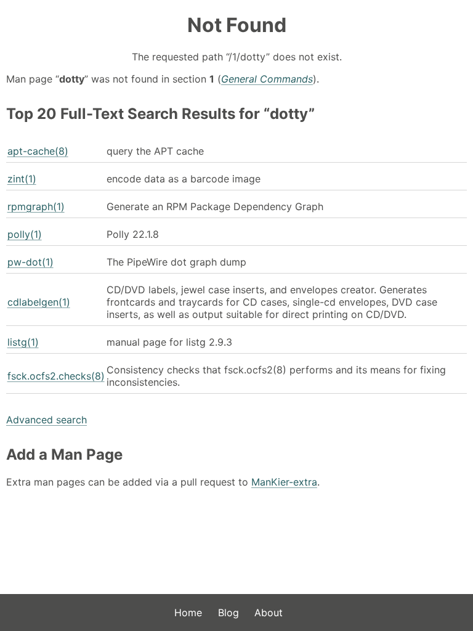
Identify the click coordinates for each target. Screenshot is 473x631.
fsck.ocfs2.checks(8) (56, 376)
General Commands (267, 79)
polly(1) (24, 234)
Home (188, 612)
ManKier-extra (284, 482)
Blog (228, 612)
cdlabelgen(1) (38, 302)
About (268, 612)
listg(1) (23, 342)
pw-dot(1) (30, 262)
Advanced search (46, 419)
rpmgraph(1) (36, 206)
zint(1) (21, 179)
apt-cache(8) (37, 151)
